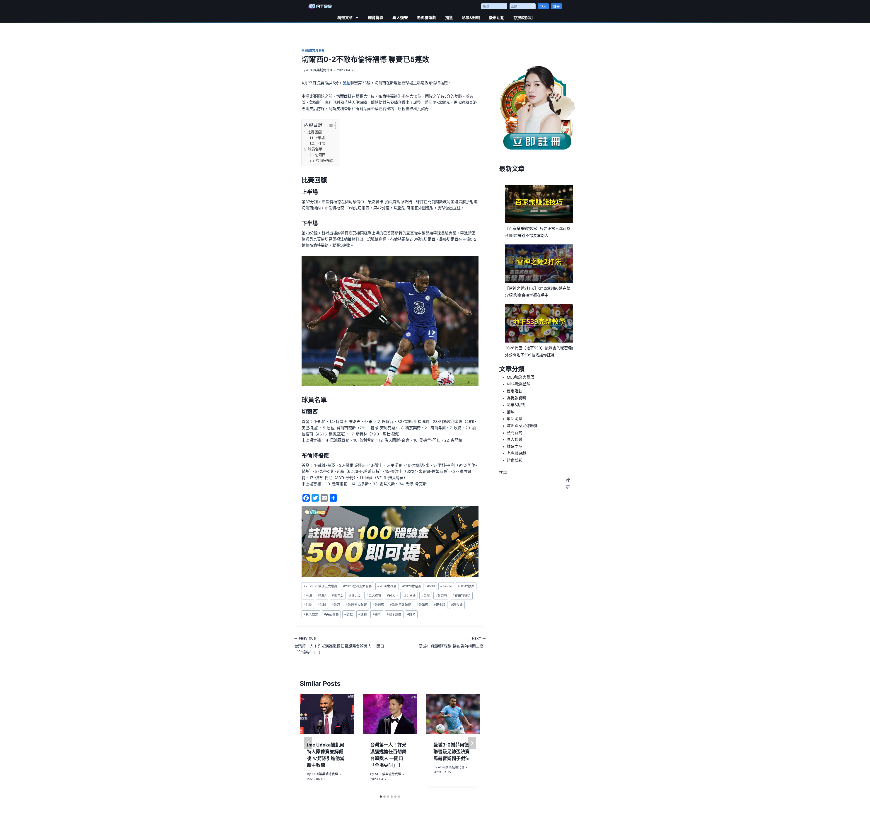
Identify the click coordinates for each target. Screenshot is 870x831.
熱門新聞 (514, 432)
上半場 (319, 138)
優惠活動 (496, 17)
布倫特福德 (324, 160)
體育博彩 (375, 17)
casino (446, 586)
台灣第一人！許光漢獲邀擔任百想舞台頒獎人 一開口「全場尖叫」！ (339, 646)
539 (431, 586)
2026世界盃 (386, 586)
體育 (411, 614)
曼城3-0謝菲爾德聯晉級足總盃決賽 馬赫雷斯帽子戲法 (451, 751)
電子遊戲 (394, 614)
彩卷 (308, 604)
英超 (346, 83)
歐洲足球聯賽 (400, 604)
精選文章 (345, 17)
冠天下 (393, 595)
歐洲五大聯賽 (356, 604)
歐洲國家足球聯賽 (313, 50)
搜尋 (503, 472)
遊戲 (348, 614)
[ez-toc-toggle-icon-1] (329, 125)
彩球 (322, 604)
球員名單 (315, 149)
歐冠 (336, 604)
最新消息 (514, 418)
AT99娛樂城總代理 (319, 70)
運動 (362, 614)
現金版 (439, 604)
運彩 (377, 614)
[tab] (381, 796)
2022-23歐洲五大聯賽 (320, 586)
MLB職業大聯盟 (520, 377)
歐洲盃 (378, 604)
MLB (308, 595)
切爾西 (320, 155)
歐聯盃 (422, 604)
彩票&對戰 (471, 17)
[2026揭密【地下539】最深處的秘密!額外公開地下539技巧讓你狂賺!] (539, 323)
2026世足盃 (411, 586)
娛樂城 (441, 595)
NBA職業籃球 (518, 384)
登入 (543, 6)
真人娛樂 (400, 17)
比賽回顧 (314, 132)
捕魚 (449, 17)
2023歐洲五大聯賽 (357, 586)
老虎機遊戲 (426, 17)
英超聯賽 (331, 614)
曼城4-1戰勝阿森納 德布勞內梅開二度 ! (452, 643)
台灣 (425, 595)
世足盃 (355, 595)
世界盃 (337, 595)
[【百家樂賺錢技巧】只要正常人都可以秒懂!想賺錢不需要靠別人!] (539, 204)
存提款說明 (523, 17)
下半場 (320, 143)
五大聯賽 (374, 595)
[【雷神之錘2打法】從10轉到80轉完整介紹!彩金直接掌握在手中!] (539, 263)
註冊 (556, 6)
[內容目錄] (332, 125)
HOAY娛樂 (466, 586)
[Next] (472, 743)
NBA (322, 595)
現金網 (457, 604)
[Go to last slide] (308, 743)
